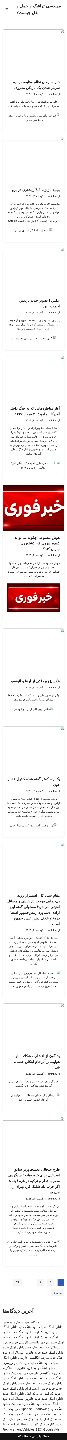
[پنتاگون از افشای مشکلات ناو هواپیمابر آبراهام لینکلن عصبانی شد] (33, 1026)
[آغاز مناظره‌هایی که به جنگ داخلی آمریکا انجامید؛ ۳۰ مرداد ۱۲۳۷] (33, 379)
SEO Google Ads (47, 1429)
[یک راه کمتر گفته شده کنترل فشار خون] (33, 750)
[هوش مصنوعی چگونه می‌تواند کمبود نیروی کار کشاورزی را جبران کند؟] (33, 508)
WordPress (24, 1436)
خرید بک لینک (42, 1332)
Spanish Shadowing (35, 1409)
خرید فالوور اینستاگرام (26, 1352)
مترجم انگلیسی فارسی (34, 1342)
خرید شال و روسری (16, 1363)
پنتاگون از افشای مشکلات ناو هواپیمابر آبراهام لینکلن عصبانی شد (36, 1061)
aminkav (52, 94)
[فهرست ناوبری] (7, 9)
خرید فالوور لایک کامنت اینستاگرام (38, 1424)
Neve (46, 1436)
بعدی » (58, 1292)
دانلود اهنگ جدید (51, 1327)
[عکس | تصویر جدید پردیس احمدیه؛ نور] (33, 271)
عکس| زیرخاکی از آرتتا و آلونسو (35, 681)
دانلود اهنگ (36, 1404)
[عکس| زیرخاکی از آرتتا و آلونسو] (33, 652)
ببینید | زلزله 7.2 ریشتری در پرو (36, 190)
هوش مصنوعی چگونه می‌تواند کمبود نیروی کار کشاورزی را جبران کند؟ (37, 543)
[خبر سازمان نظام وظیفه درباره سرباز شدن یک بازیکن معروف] (33, 52)
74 (17, 1282)
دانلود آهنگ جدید (52, 1398)
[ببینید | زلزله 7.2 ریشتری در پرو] (33, 160)
